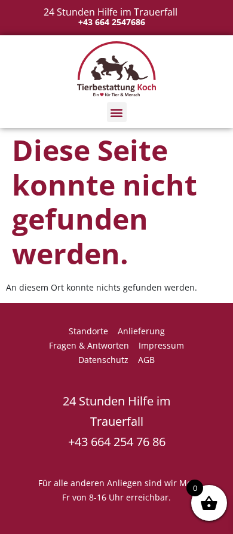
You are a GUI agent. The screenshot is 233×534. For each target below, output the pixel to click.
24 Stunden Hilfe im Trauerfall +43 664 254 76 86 (117, 421)
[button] (117, 112)
